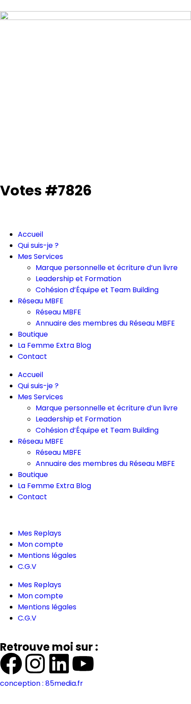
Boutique (33, 334)
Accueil (30, 234)
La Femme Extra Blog (54, 345)
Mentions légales (47, 555)
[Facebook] (11, 663)
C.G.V (27, 566)
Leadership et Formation (78, 279)
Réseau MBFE (41, 301)
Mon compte (40, 544)
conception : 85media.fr (41, 683)
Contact (32, 356)
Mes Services (40, 256)
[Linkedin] (59, 663)
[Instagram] (35, 663)
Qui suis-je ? (38, 245)
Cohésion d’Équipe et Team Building (97, 290)
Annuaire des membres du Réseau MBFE (105, 323)
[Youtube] (83, 663)
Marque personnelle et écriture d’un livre (107, 268)
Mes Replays (39, 533)
